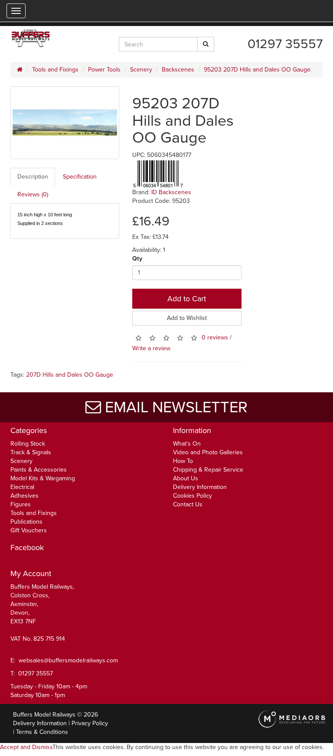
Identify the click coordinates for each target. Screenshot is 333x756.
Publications (26, 521)
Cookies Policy (192, 495)
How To (183, 461)
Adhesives (24, 495)
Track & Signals (30, 452)
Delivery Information (200, 487)
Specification (80, 176)
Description (32, 176)
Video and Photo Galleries (208, 452)
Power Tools (104, 69)
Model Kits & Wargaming (42, 478)
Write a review (151, 348)
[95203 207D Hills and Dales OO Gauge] (64, 122)
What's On (187, 443)
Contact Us (187, 504)
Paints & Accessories (38, 469)
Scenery (141, 69)
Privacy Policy (90, 723)
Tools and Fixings (55, 69)
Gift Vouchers (28, 530)
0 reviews (215, 337)
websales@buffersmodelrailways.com (68, 660)
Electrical (22, 487)
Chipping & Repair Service (208, 469)
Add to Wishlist (187, 318)
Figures (20, 504)
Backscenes (178, 69)
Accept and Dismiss (26, 747)
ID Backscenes (171, 192)
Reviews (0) (32, 194)
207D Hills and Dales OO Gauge (69, 374)
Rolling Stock (27, 443)
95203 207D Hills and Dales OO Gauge (257, 69)
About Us (185, 478)
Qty (137, 258)
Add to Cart (186, 298)
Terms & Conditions (42, 732)
